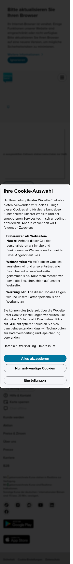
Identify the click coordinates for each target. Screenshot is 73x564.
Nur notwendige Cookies (35, 368)
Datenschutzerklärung (20, 346)
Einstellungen (35, 380)
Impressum (47, 346)
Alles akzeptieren (35, 358)
